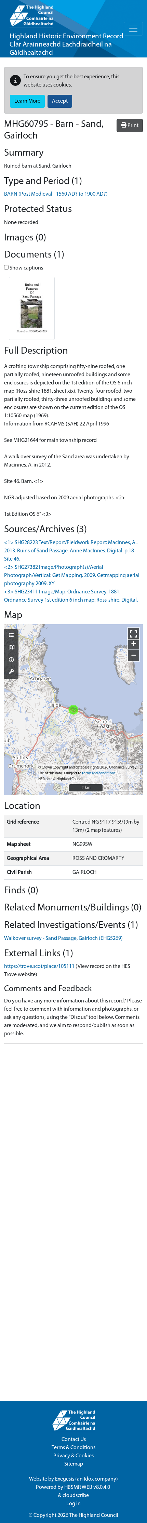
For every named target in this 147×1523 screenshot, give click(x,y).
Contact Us (74, 1439)
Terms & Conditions (73, 1447)
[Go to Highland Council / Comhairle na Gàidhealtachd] (31, 14)
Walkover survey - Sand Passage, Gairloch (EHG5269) (63, 938)
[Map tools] (11, 672)
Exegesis (64, 1479)
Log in (73, 1504)
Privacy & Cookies (73, 1456)
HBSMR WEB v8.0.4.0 (87, 1487)
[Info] (11, 660)
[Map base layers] (11, 648)
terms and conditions (98, 773)
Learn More (27, 101)
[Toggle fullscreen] (133, 633)
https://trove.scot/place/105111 (39, 966)
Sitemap (73, 1464)
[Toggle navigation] (133, 29)
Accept (60, 101)
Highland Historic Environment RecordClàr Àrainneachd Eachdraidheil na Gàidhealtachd (66, 44)
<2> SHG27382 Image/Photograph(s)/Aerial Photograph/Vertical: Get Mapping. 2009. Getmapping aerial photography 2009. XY (71, 576)
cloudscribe (76, 1495)
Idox (89, 1479)
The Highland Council (93, 1515)
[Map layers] (11, 636)
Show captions (26, 268)
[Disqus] (73, 1134)
